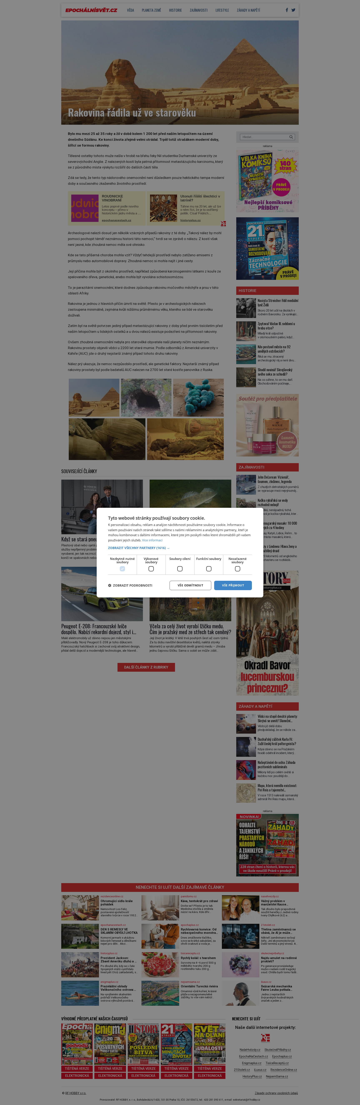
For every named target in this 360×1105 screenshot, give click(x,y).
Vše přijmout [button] (233, 585)
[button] (180, 548)
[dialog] (180, 552)
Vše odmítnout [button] (190, 585)
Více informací (152, 540)
